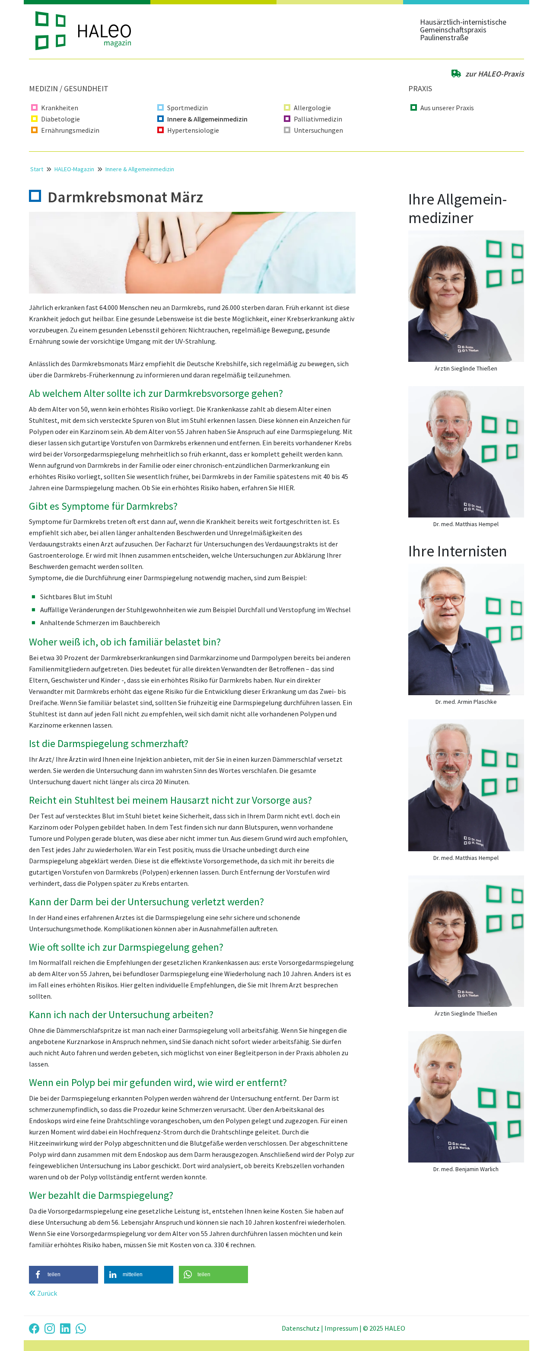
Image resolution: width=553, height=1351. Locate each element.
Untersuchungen (318, 130)
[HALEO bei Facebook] (34, 1328)
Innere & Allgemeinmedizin (207, 119)
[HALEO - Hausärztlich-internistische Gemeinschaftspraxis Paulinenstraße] (91, 30)
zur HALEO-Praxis (494, 74)
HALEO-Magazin (74, 169)
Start (36, 169)
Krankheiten (59, 107)
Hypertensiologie (193, 130)
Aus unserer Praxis (447, 107)
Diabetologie (60, 119)
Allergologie (312, 107)
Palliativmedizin (318, 119)
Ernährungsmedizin (70, 130)
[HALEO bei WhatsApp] (81, 1328)
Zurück (46, 1293)
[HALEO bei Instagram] (49, 1328)
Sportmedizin (187, 107)
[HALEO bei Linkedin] (65, 1328)
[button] (63, 1275)
